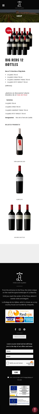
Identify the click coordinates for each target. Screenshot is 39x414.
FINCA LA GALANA (19, 337)
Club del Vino (22, 95)
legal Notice (28, 377)
